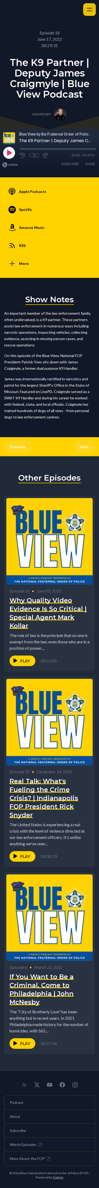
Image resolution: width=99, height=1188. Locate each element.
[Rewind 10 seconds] (23, 155)
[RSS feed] (24, 1084)
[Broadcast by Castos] (10, 165)
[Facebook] (62, 1084)
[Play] (9, 153)
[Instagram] (75, 1084)
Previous (18, 446)
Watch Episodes (23, 1144)
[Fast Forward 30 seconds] (46, 155)
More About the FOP (27, 1158)
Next (84, 446)
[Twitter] (37, 1084)
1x (34, 155)
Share (90, 164)
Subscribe (70, 164)
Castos (58, 1177)
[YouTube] (49, 1084)
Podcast (16, 1102)
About (15, 1116)
